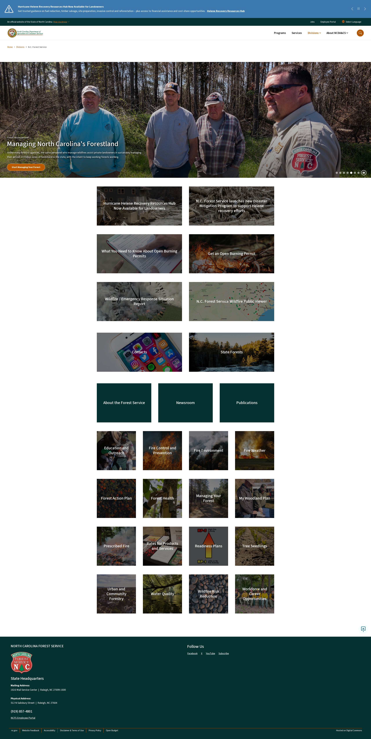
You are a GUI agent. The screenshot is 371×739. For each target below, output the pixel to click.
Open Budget (112, 730)
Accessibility (49, 730)
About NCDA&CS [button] (336, 33)
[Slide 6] (358, 172)
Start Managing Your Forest (26, 167)
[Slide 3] (348, 172)
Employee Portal (328, 21)
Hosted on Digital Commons (349, 730)
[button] (360, 33)
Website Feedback (30, 730)
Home (10, 47)
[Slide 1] (340, 172)
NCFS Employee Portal (23, 718)
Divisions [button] (313, 33)
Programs (280, 33)
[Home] (25, 29)
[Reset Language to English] (343, 22)
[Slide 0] (337, 172)
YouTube (210, 653)
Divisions (20, 47)
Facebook (192, 653)
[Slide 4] (351, 172)
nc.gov (14, 730)
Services (297, 33)
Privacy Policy (95, 730)
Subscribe (224, 653)
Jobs (312, 21)
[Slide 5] (355, 172)
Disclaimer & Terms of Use (72, 730)
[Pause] (363, 172)
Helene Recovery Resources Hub (226, 11)
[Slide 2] (344, 172)
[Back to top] (363, 629)
